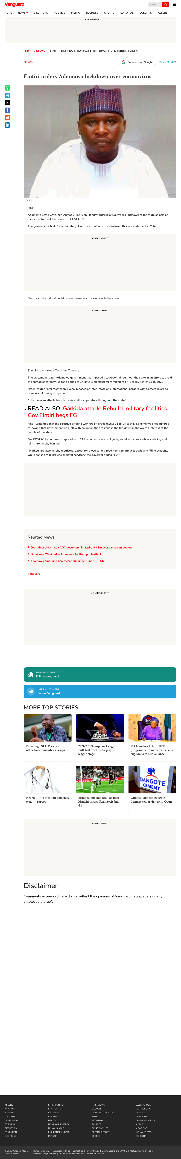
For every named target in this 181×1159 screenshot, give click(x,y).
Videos (139, 1124)
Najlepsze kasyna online (44, 1153)
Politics (59, 13)
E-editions (41, 13)
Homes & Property (58, 1124)
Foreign (52, 1116)
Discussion (11, 1128)
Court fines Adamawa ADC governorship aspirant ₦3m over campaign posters (81, 548)
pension (52, 1136)
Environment (55, 1108)
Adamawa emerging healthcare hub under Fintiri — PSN (67, 561)
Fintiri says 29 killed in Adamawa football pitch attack (66, 554)
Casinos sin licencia (95, 1153)
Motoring (97, 1120)
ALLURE (162, 13)
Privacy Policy (92, 1150)
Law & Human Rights (104, 1112)
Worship (141, 1136)
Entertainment (57, 1104)
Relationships (100, 1128)
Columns (145, 13)
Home (8, 13)
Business (92, 13)
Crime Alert (11, 1120)
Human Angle (56, 1128)
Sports (109, 13)
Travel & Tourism (145, 1120)
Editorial (126, 13)
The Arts (141, 1112)
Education (11, 1132)
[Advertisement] (100, 263)
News (22, 13)
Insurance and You (59, 1132)
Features (53, 1112)
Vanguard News (14, 4)
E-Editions (10, 1136)
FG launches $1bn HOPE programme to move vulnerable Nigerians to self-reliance (152, 749)
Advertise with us (61, 1150)
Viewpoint (141, 1128)
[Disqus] (100, 958)
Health (52, 1120)
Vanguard (34, 574)
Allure (9, 1104)
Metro (75, 13)
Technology (143, 1108)
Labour (96, 1108)
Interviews (98, 1104)
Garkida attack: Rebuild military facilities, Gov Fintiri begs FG (98, 412)
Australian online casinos (71, 1153)
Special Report (100, 1132)
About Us (46, 1150)
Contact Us (77, 1150)
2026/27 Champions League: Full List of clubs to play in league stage (97, 749)
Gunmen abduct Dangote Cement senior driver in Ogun (151, 799)
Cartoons (141, 1116)
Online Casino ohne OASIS (114, 1150)
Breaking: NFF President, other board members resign (45, 747)
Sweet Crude (143, 1104)
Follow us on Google (140, 62)
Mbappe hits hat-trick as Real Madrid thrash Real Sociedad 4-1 (98, 801)
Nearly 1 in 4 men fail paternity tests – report (47, 799)
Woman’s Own (144, 1132)
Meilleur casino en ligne (141, 1150)
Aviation (9, 1108)
